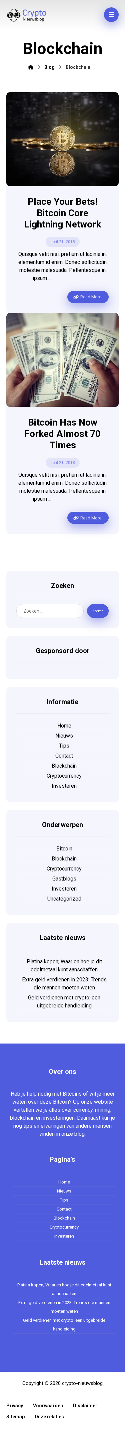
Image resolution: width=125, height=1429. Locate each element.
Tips (64, 746)
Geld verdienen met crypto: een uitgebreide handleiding (64, 1001)
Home (64, 726)
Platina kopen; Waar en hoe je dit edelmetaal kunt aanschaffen (64, 965)
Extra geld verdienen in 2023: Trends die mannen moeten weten (64, 983)
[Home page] (30, 67)
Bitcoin (64, 848)
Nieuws (64, 736)
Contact (64, 756)
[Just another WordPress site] (26, 15)
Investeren (64, 786)
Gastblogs (64, 879)
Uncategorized (64, 899)
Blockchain (64, 766)
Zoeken (97, 611)
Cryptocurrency (64, 776)
